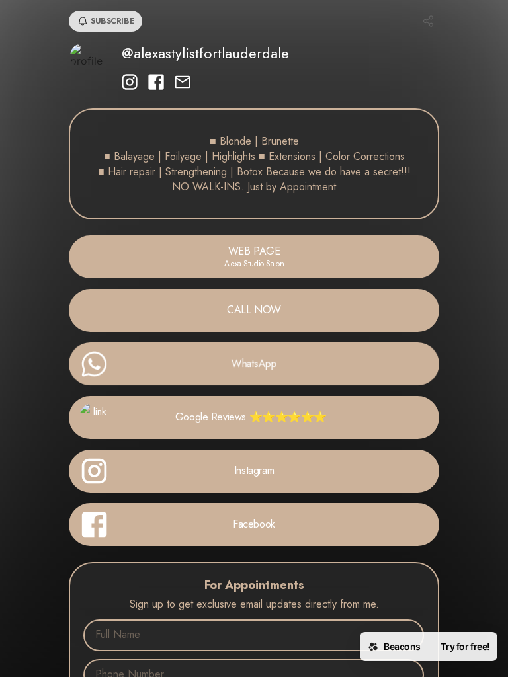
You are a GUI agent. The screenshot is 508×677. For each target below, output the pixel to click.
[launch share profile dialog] (428, 21)
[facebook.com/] (156, 83)
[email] (182, 83)
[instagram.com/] (129, 83)
